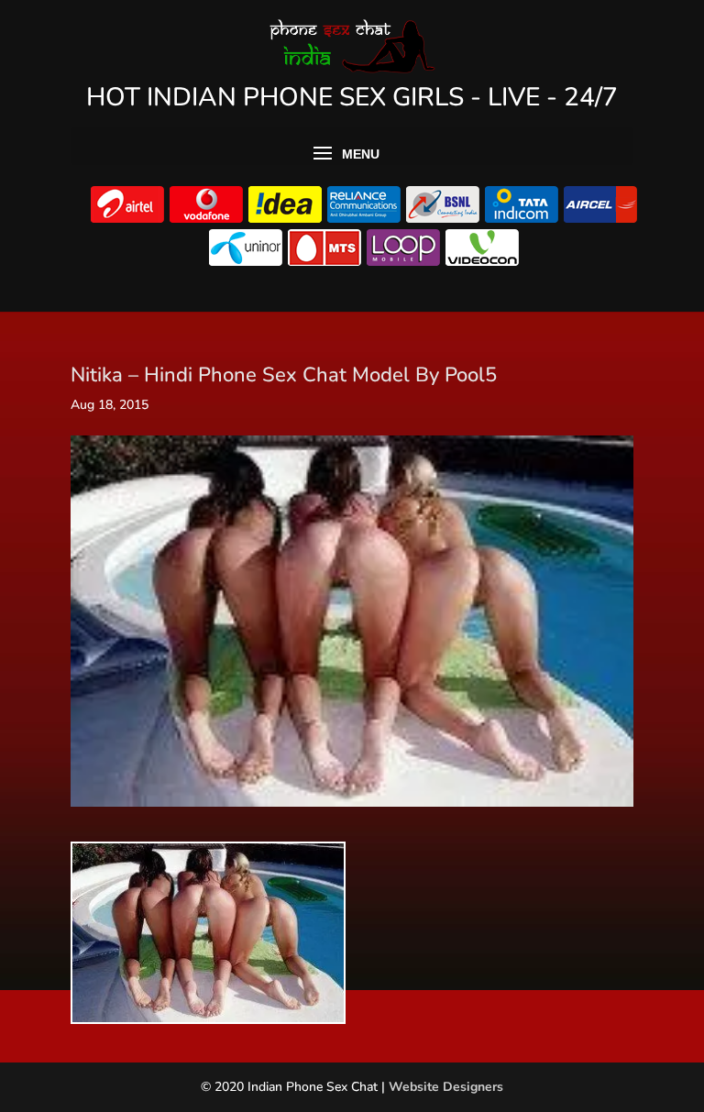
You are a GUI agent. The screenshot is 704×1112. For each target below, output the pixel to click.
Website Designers (446, 1086)
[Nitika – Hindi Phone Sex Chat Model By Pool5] (208, 1013)
